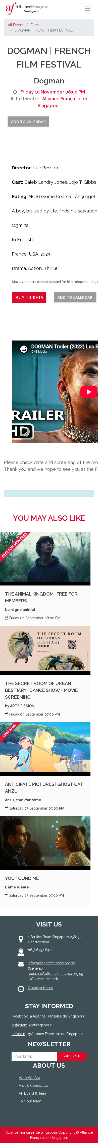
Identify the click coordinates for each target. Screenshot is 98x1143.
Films (35, 25)
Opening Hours (40, 988)
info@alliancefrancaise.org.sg (51, 963)
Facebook (20, 1016)
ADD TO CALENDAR (28, 121)
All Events (16, 25)
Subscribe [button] (72, 1056)
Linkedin (18, 1034)
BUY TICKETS (29, 297)
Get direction (38, 942)
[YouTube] (46, 1119)
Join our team (30, 1101)
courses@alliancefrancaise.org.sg (56, 974)
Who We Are (29, 1078)
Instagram (19, 1025)
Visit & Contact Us (33, 1086)
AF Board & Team (33, 1093)
